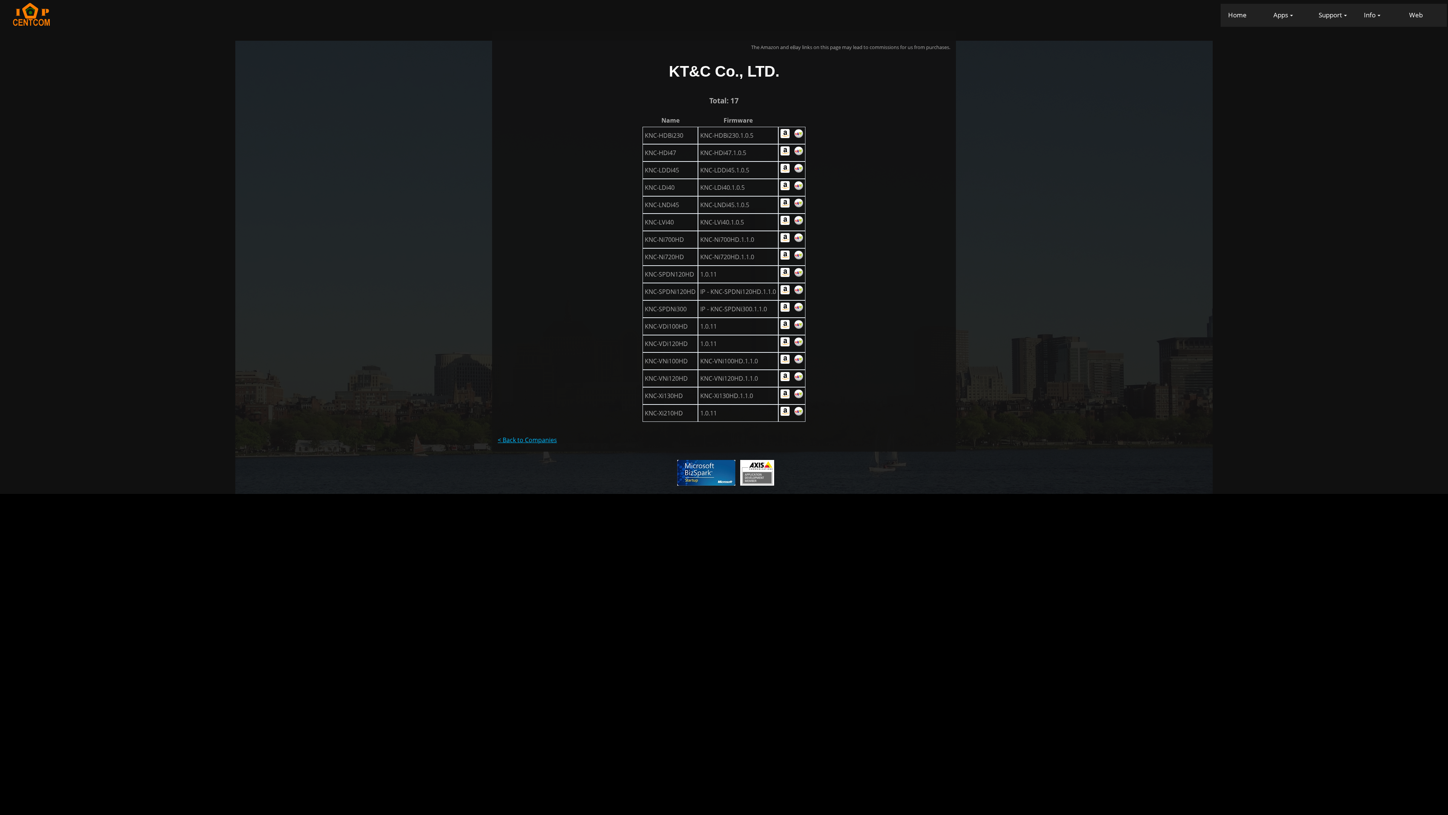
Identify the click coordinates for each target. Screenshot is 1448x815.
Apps (1280, 15)
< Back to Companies (527, 440)
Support (1330, 15)
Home (1237, 15)
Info (1370, 15)
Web (1416, 15)
